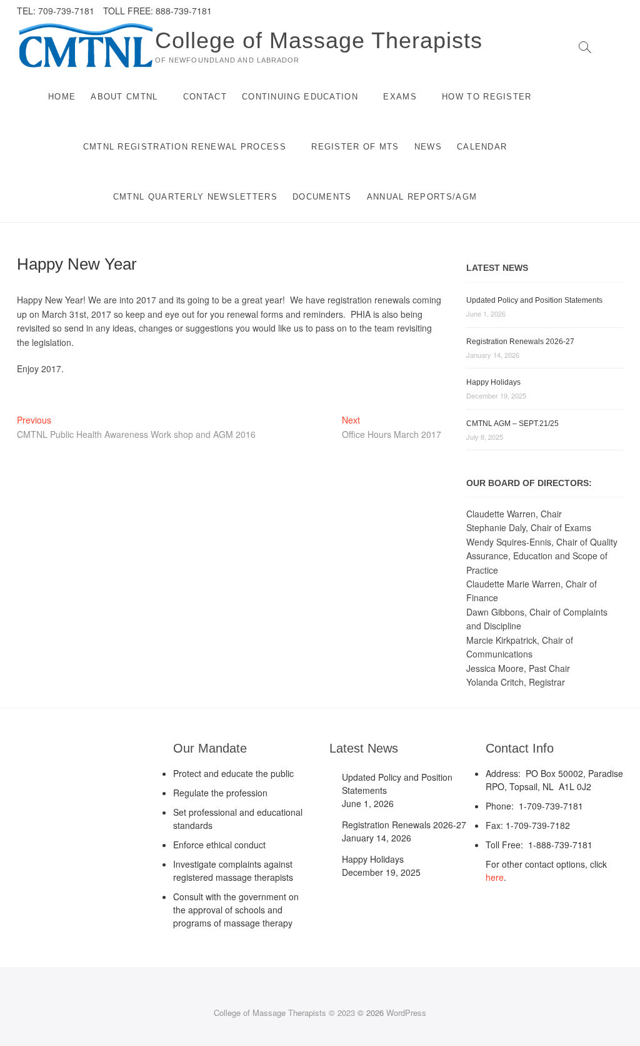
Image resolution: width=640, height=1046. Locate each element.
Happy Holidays (493, 382)
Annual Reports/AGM (422, 196)
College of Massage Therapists (318, 40)
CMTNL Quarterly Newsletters (195, 196)
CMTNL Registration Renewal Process (184, 146)
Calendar (482, 146)
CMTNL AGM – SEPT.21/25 (512, 423)
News (428, 146)
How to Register (487, 96)
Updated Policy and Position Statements (534, 300)
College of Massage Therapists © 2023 (284, 1012)
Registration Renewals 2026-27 (520, 341)
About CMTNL (124, 96)
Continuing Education (300, 96)
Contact (205, 96)
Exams (400, 96)
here (495, 877)
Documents (322, 196)
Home (62, 96)
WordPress (406, 1012)
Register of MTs (355, 146)
